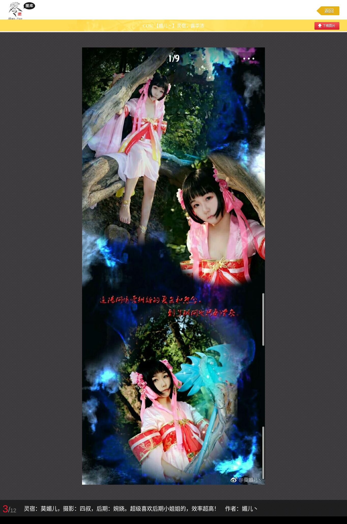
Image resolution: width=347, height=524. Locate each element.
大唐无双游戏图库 (23, 11)
